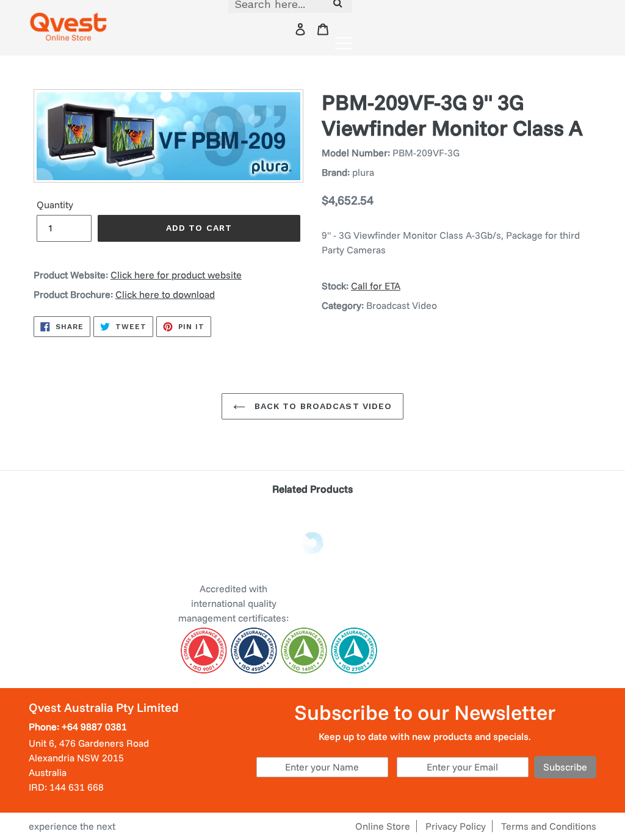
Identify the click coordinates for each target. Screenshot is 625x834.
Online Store (382, 826)
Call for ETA (375, 286)
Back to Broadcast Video (321, 406)
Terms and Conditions (548, 826)
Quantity (55, 204)
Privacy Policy (455, 826)
